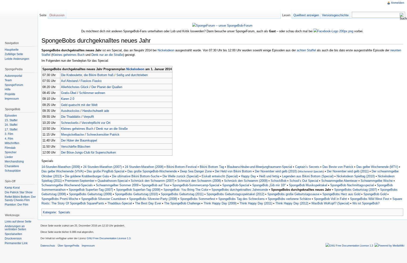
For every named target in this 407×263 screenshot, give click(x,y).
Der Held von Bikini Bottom (233, 171)
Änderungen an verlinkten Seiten (15, 228)
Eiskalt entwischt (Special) (220, 176)
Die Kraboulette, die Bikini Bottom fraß (87, 75)
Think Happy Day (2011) (256, 203)
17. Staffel (11, 129)
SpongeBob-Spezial (235, 185)
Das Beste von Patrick (337, 167)
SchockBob (278, 180)
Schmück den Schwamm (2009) (246, 180)
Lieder (9, 157)
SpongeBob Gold (375, 194)
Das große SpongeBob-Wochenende (152, 171)
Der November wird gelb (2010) (276, 171)
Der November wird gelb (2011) (348, 171)
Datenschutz (48, 245)
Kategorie (49, 212)
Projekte (10, 94)
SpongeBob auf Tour (155, 185)
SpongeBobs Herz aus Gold (341, 194)
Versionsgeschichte (335, 15)
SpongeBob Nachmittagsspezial (352, 185)
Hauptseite (12, 49)
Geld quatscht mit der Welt (79, 105)
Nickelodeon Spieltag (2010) (356, 176)
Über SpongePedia (68, 245)
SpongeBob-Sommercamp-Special (195, 185)
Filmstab (10, 148)
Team (8, 80)
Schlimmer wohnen (92, 93)
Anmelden (397, 2)
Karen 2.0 (67, 99)
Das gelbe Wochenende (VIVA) (62, 171)
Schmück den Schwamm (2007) (152, 180)
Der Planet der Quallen (106, 87)
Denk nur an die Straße (107, 55)
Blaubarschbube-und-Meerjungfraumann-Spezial (259, 167)
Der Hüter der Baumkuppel (79, 140)
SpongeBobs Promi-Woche (59, 199)
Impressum (12, 98)
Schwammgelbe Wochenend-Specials (67, 185)
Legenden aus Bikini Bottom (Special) (308, 176)
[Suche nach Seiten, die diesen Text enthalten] (402, 16)
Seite (42, 15)
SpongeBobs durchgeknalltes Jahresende (240, 189)
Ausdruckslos (70, 111)
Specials (64, 212)
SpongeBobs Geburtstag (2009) (90, 194)
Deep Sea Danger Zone (196, 171)
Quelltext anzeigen (306, 15)
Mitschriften (12, 143)
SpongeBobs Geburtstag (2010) (136, 194)
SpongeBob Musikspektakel (308, 185)
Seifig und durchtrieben (132, 75)
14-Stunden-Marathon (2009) (60, 167)
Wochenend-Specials (311, 171)
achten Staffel (306, 50)
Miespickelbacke (72, 134)
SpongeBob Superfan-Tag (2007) (91, 189)
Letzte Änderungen (17, 59)
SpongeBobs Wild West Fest (369, 199)
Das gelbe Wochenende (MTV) (377, 167)
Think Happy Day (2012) (291, 203)
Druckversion (13, 238)
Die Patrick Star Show (19, 192)
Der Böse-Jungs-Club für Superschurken (88, 152)
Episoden (11, 115)
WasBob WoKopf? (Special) (330, 203)
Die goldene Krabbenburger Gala (87, 176)
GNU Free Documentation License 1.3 (108, 238)
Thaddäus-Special (119, 203)
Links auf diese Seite (18, 221)
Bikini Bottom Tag (212, 167)
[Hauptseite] (19, 19)
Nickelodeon (166, 50)
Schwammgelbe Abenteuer (339, 180)
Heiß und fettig (269, 176)
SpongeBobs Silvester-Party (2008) (153, 199)
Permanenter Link (16, 243)
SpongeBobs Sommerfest (197, 199)
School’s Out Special (303, 180)
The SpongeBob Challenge (182, 203)
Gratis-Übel (68, 93)
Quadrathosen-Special (113, 180)
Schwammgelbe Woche (377, 180)
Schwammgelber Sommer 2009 (117, 185)
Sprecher (10, 152)
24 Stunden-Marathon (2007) (102, 167)
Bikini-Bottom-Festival (182, 167)
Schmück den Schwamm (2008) (199, 180)
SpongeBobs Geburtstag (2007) (355, 189)
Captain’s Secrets (307, 167)
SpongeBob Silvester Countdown (103, 199)
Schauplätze (13, 170)
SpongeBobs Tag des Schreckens (241, 199)
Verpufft (88, 116)
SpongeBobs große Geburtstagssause (293, 194)
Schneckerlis (70, 123)
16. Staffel (11, 124)
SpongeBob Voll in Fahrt (330, 199)
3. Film (9, 134)
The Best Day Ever (148, 203)
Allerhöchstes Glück (75, 87)
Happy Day (248, 176)
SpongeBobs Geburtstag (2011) (182, 194)
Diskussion (57, 15)
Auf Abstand (69, 81)
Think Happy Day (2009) (220, 203)
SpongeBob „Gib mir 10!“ (269, 185)
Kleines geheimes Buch (68, 55)
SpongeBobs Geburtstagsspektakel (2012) (235, 194)
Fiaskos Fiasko (91, 81)
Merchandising (14, 161)
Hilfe (8, 89)
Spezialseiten (13, 234)
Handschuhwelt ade (95, 111)
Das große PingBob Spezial (105, 171)
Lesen (286, 15)
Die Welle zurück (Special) (181, 176)
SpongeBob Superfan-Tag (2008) (138, 189)
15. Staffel (11, 120)
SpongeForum (14, 85)
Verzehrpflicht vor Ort (95, 123)
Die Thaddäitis (71, 116)
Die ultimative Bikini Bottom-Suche (135, 176)
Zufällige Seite (14, 54)
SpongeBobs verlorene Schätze (289, 199)
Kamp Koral (12, 187)
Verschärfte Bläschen (75, 146)
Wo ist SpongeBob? (365, 203)
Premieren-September (79, 180)
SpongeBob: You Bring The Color (185, 189)
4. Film (9, 138)
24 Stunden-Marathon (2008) (144, 167)
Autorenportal (13, 75)
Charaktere (12, 166)
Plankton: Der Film (16, 204)
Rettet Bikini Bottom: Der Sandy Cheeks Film (20, 198)
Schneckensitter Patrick (103, 134)
